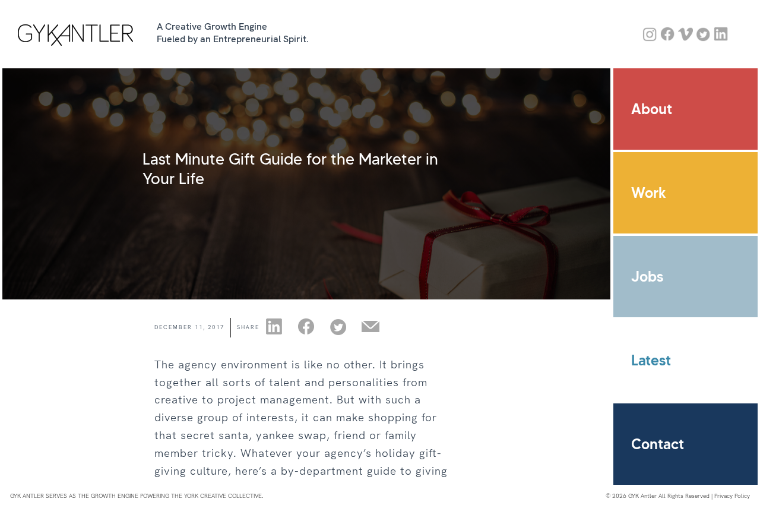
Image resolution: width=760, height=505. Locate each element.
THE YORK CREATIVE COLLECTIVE (216, 496)
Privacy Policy (732, 496)
